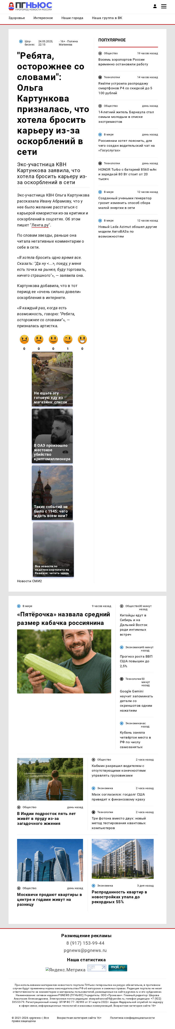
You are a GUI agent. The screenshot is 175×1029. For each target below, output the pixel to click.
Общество (111, 53)
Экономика (133, 647)
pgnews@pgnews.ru (85, 950)
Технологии (112, 77)
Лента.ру (40, 225)
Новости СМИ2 (29, 581)
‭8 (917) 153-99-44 (85, 943)
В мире (109, 134)
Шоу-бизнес (30, 43)
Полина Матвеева (68, 43)
